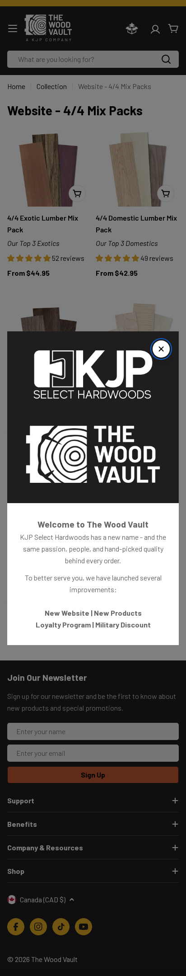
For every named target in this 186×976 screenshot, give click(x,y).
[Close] (161, 349)
